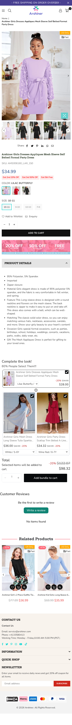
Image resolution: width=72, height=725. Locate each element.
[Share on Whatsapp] (47, 145)
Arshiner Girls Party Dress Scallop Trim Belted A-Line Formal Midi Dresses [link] (51, 438)
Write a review (36, 510)
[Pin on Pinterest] (37, 145)
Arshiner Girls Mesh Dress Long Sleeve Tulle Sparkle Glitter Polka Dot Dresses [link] (17, 438)
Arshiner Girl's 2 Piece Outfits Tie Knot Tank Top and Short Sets (18, 595)
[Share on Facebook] (27, 145)
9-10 (17, 207)
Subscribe (61, 683)
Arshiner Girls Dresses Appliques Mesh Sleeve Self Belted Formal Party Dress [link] (37, 373)
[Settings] (60, 10)
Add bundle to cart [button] (45, 478)
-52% (6, 547)
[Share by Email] (52, 145)
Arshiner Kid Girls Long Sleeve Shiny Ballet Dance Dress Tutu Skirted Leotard (54, 595)
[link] (9, 378)
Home (4, 18)
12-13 (28, 207)
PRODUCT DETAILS (18, 263)
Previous (4, 76)
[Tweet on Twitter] (32, 145)
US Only (65, 32)
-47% (42, 547)
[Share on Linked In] (42, 145)
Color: (17, 183)
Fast (66, 37)
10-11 (7, 207)
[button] (5, 478)
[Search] (9, 10)
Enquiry (32, 216)
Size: (8, 200)
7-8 (38, 207)
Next (68, 76)
